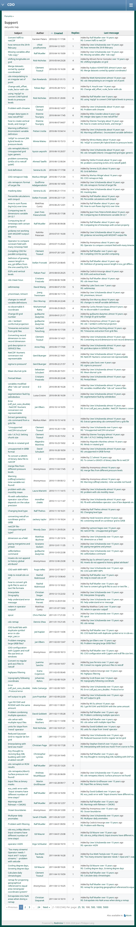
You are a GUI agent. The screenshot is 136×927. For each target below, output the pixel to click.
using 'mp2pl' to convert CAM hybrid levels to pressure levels (18, 98)
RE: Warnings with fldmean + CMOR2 (98, 804)
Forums (8, 16)
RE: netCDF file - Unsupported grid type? (99, 530)
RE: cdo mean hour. (89, 281)
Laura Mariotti (40, 490)
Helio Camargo (39, 688)
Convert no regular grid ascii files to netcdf (17, 663)
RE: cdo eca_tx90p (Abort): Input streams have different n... (108, 835)
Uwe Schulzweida (98, 44)
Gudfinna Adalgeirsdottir (39, 184)
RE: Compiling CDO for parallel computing (100, 254)
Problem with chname (19, 108)
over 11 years (108, 662)
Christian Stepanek (39, 899)
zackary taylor (39, 519)
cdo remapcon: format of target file (19, 184)
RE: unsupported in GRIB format (95, 451)
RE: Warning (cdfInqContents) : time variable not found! (106, 482)
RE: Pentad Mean (88, 379)
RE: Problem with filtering (92, 825)
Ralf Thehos (39, 510)
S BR (39, 736)
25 (79, 907)
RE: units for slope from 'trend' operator (99, 729)
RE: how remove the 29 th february (97, 47)
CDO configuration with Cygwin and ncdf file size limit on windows (18, 652)
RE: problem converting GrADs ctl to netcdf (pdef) (103, 162)
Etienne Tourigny (39, 115)
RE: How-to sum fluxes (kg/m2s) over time (100, 206)
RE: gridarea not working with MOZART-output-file (104, 235)
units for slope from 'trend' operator (17, 728)
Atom (129, 915)
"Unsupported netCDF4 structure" (17, 429)
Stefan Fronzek (96, 160)
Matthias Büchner (39, 538)
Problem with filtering (19, 824)
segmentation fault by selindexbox (19, 395)
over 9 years (107, 96)
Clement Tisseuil (39, 69)
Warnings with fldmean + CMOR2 (17, 803)
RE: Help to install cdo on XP (93, 577)
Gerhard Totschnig (39, 330)
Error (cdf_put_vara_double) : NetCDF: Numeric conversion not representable (19, 407)
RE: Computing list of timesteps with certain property (105, 225)
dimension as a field (18, 538)
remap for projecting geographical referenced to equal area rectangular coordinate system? (18, 885)
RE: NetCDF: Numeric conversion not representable (104, 357)
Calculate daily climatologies (15, 874)
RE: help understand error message (97, 602)
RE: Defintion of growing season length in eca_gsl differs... (107, 264)
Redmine (58, 923)
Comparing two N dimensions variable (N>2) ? (18, 213)
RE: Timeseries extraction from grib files (99, 331)
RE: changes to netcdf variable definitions (100, 302)
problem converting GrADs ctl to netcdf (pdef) (18, 161)
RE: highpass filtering (90, 673)
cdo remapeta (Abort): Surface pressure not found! (19, 774)
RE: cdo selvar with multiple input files (98, 722)
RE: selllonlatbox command (93, 553)
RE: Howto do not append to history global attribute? (105, 562)
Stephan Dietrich (97, 743)
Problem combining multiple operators (18, 714)
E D (39, 386)
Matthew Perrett (39, 601)
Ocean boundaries (17, 810)
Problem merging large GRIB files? (16, 642)
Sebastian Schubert (39, 371)
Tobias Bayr (39, 87)
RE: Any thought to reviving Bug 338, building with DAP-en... (108, 756)
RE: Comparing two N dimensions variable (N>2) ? (103, 214)
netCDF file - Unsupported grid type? (17, 529)
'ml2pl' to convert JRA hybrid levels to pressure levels (18, 141)
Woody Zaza (40, 529)
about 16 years (113, 106)
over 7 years (106, 285)
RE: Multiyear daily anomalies (94, 818)
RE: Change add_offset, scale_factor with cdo (101, 89)
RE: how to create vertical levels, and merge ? (101, 123)
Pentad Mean (14, 378)
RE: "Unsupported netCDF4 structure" (98, 430)
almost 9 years (116, 306)
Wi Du (92, 703)
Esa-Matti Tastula (39, 855)
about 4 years (109, 113)
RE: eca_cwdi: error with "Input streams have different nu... (108, 794)
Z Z (39, 458)
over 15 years (110, 528)
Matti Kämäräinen (98, 77)
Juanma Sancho (39, 664)
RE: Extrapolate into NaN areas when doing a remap (105, 900)
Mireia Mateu (39, 141)
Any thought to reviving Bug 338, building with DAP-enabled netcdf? (17, 755)
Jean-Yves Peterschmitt (39, 213)
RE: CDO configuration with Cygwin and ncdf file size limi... (107, 653)
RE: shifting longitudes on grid (94, 61)
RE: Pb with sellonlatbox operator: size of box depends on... (108, 502)
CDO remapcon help (18, 176)
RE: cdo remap (87, 623)
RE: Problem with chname (92, 109)
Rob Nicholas (39, 60)
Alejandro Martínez (39, 443)
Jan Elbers (39, 407)
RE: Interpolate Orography (93, 595)
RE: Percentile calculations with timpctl (98, 199)
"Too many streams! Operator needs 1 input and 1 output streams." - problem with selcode (18, 855)
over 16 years (108, 37)
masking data (14, 190)
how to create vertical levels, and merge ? (18, 122)
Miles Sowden (96, 113)
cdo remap (13, 621)
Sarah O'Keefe (39, 817)
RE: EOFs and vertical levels (93, 274)
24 (38, 907)
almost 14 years (113, 434)
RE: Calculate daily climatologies (95, 875)
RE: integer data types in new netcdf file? (99, 116)
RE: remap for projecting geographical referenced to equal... (108, 887)
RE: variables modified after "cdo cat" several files (103, 388)
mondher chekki (39, 501)
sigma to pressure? (17, 363)
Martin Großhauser (39, 783)
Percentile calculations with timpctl (19, 198)
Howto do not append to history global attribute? (19, 561)
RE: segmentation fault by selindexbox (98, 396)
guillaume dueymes (39, 315)
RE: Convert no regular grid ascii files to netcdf (102, 665)
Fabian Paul (39, 272)
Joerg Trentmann (39, 294)
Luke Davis (95, 285)
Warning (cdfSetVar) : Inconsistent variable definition (18, 131)
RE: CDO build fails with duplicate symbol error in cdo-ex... (107, 633)
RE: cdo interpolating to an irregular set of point (102, 80)
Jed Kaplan (39, 631)
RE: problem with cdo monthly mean (97, 492)
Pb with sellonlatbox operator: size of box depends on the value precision (18, 501)
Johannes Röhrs (39, 679)
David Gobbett (39, 713)
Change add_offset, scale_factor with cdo (18, 88)
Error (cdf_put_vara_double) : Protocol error (19, 688)
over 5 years (107, 251)
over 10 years (118, 59)
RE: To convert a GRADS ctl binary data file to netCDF (105, 460)
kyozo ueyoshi (40, 151)
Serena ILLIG (39, 169)
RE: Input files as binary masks (95, 784)
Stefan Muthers (39, 721)
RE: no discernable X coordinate (95, 309)
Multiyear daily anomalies (15, 817)
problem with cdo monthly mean (16, 491)
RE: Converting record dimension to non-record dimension (107, 339)
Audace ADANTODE (99, 67)
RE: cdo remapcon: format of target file (98, 185)
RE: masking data (89, 192)
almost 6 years (115, 67)
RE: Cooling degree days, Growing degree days (102, 868)
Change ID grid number (15, 315)
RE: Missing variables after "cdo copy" (98, 54)
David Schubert (39, 450)
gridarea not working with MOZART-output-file (19, 233)
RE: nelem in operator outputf (94, 609)
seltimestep (13, 286)
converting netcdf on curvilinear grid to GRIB (18, 519)
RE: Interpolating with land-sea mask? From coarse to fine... (108, 746)
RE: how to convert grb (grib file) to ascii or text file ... (105, 586)
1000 (99, 907)
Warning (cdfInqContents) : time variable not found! (17, 481)
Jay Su (92, 559)
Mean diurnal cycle (17, 370)
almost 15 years (108, 321)
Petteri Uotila (39, 131)
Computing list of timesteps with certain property (19, 223)
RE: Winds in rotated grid (92, 444)
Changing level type (18, 510)
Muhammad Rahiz (40, 308)
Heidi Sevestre (96, 517)
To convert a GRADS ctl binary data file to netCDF (18, 458)
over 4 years (106, 362)
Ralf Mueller (95, 37)
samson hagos (96, 528)
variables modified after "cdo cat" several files (18, 386)
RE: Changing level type (91, 512)
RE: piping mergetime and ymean (96, 546)
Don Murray (40, 301)
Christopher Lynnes (39, 755)
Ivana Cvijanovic (40, 672)
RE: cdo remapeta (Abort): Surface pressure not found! (106, 775)
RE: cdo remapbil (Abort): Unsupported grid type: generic (107, 152)
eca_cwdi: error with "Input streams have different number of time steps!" (18, 793)
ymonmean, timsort (18, 293)
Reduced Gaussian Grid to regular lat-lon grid (18, 736)
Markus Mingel (39, 176)
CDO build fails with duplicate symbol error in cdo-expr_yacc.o (17, 632)
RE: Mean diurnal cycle (91, 372)
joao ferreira (95, 662)
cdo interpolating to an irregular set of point (18, 79)
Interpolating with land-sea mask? (17, 745)
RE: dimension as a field (91, 539)
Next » (46, 907)
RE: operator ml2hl (89, 845)
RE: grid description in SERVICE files (97, 348)
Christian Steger (39, 594)
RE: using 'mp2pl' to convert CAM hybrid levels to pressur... (107, 99)
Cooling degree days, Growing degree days (18, 867)
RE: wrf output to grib (90, 698)
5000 (105, 907)
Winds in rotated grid (18, 443)
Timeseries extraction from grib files (18, 330)
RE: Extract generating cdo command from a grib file (105, 421)
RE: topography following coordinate (97, 680)
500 (93, 907)
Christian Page (40, 745)
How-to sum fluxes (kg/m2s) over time (17, 205)
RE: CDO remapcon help (92, 178)
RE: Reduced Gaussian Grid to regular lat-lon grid (103, 738)
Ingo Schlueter (39, 843)
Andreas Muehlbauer (40, 774)
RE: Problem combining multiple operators (100, 715)
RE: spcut (85, 616)
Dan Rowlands (40, 79)
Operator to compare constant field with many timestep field (18, 243)
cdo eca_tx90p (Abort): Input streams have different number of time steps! (19, 834)
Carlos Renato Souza (99, 306)
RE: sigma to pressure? (91, 365)
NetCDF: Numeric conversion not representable (16, 355)
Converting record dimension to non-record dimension (17, 338)
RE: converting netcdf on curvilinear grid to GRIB (103, 520)
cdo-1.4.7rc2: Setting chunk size (18, 436)
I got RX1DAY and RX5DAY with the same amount (19, 705)
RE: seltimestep (88, 288)
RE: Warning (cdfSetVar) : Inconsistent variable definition (107, 132)
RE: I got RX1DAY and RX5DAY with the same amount (105, 706)
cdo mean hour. (15, 279)
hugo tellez (39, 569)
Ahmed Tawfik (40, 161)
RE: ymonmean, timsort (91, 295)
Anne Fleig (39, 346)
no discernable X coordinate (16, 308)
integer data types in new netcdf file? (18, 115)
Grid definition (15, 169)
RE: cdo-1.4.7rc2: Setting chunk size (97, 437)
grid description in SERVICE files (17, 347)
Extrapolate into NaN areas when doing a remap (18, 898)
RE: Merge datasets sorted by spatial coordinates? (104, 70)
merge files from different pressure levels (17, 468)
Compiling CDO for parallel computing (17, 253)
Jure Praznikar (39, 696)
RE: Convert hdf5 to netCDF (93, 40)
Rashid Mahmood (39, 576)
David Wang (40, 286)
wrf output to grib (17, 696)
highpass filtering (16, 672)
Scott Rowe (95, 678)
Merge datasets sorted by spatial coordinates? (16, 69)
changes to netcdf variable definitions (17, 301)
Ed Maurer (39, 833)
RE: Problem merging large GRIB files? (98, 643)
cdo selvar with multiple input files (17, 721)
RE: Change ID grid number (93, 316)
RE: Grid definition (89, 171)
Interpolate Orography (13, 594)
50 (83, 907)
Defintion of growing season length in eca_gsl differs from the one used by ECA (18, 263)
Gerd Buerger (39, 355)
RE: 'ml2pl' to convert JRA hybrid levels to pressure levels (107, 142)
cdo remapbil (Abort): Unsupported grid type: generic (18, 151)
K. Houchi (94, 86)
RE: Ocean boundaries (91, 811)
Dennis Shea (40, 621)
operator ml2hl (15, 843)
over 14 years (105, 86)
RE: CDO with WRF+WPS (92, 570)
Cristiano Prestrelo (39, 280)
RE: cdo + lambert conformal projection (99, 323)
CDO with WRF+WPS (18, 569)
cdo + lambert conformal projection (18, 322)
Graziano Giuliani (39, 545)
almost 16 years (115, 313)
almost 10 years (114, 77)
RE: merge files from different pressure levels (102, 470)
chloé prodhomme (39, 46)
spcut (10, 615)
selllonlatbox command (14, 552)
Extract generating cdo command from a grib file (18, 420)
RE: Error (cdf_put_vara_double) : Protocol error (102, 689)
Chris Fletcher (39, 615)
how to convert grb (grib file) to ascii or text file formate (17, 585)
